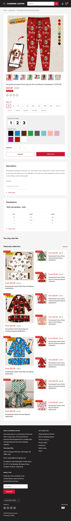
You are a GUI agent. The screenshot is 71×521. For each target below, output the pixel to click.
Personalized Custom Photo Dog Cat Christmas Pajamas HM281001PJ (56, 365)
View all (65, 246)
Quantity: (9, 147)
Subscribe (9, 491)
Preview (20, 154)
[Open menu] (4, 3)
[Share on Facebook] (7, 95)
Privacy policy (43, 442)
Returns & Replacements (46, 437)
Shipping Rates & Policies (46, 434)
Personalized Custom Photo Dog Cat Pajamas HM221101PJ (19, 373)
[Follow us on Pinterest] (14, 508)
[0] (66, 4)
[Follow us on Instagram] (11, 508)
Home (5, 10)
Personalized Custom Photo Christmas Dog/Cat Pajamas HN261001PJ (56, 301)
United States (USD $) (10, 500)
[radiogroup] (35, 123)
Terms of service (44, 439)
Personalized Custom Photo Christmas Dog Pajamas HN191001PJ (56, 258)
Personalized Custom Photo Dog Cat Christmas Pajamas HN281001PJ (56, 386)
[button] (35, 118)
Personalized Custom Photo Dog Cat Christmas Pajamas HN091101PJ (16, 330)
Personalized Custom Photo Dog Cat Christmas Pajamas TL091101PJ (56, 343)
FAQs (40, 451)
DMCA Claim (43, 448)
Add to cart (50, 154)
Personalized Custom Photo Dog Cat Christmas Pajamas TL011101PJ (56, 279)
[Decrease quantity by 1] (15, 147)
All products (12, 10)
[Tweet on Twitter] (14, 95)
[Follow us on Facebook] (4, 508)
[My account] (62, 4)
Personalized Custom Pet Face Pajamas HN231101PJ (17, 415)
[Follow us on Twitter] (8, 508)
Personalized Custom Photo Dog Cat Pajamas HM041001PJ (19, 287)
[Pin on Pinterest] (10, 95)
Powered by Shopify (8, 515)
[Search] (56, 4)
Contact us (42, 445)
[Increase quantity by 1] (24, 147)
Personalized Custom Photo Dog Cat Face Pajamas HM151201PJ (56, 322)
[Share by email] (17, 95)
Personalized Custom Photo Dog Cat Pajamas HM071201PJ (56, 407)
